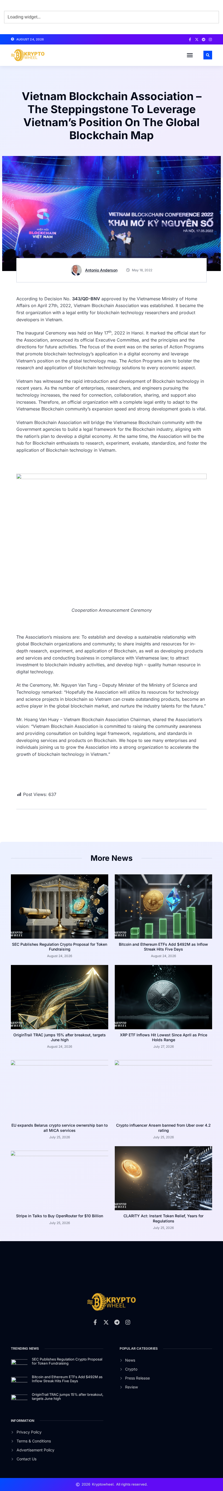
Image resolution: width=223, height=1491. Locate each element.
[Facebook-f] (190, 39)
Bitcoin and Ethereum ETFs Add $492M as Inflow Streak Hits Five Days (163, 946)
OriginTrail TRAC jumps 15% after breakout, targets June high (59, 1037)
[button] (190, 55)
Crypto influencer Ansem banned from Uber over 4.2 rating (163, 1127)
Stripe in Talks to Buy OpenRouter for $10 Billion (59, 1215)
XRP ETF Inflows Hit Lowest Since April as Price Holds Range (163, 1037)
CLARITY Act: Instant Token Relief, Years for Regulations (163, 1218)
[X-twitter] (197, 39)
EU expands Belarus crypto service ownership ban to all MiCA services (59, 1127)
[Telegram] (203, 39)
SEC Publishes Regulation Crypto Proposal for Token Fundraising (59, 946)
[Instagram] (210, 39)
